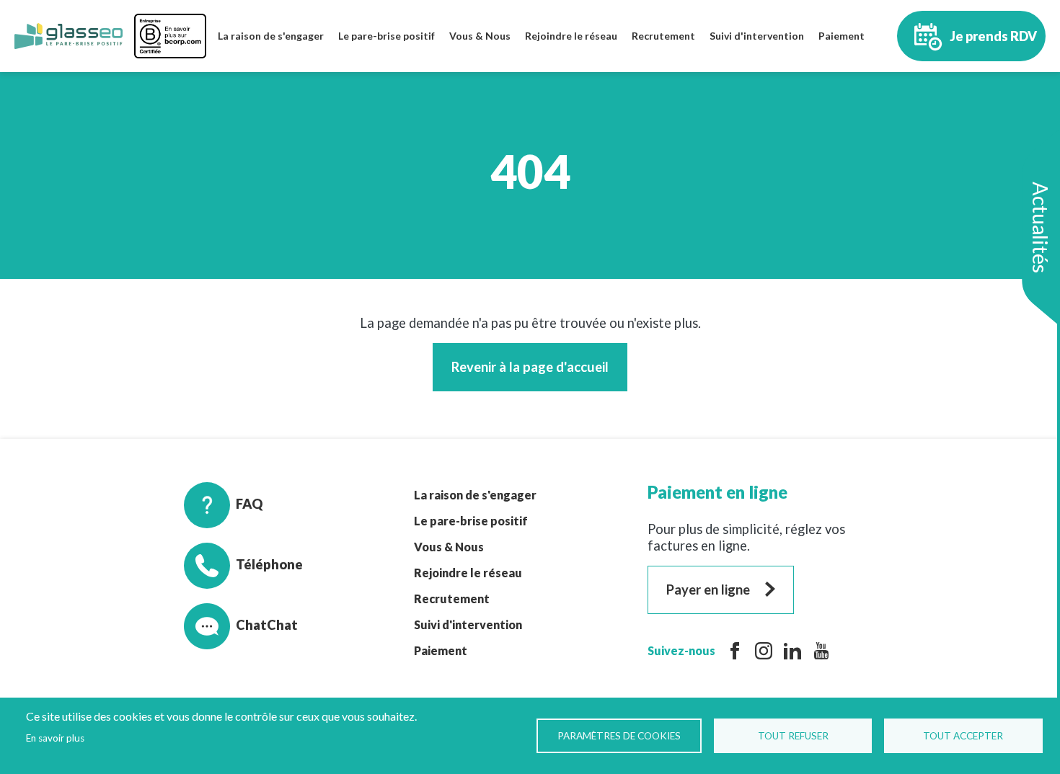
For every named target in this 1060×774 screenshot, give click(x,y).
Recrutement (663, 36)
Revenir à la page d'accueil (530, 367)
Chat (251, 625)
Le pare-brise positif (386, 36)
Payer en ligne (708, 589)
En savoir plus (55, 738)
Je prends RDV (993, 36)
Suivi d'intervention (757, 36)
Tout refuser (793, 736)
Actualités (1040, 227)
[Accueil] (68, 36)
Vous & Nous (480, 36)
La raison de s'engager (271, 36)
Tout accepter (963, 736)
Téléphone (269, 564)
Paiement (841, 36)
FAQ (249, 504)
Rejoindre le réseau (571, 36)
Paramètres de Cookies (619, 736)
